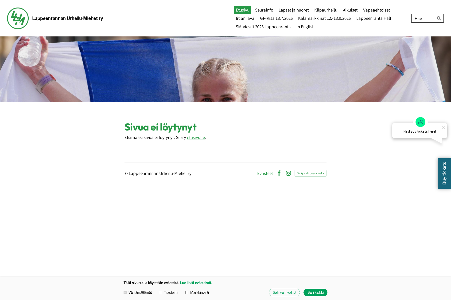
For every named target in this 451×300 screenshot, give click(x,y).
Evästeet (265, 173)
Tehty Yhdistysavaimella (310, 173)
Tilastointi (171, 292)
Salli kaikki (315, 292)
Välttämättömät (140, 292)
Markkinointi (199, 292)
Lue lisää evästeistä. (196, 283)
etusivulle (196, 137)
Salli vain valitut (284, 292)
